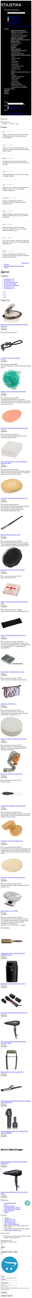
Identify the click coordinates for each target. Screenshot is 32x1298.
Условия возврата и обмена (12, 1207)
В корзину (3, 329)
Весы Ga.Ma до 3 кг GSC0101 (9, 911)
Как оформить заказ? (10, 1203)
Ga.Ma (11, 123)
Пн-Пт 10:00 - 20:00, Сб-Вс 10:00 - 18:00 (19, 26)
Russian (15, 107)
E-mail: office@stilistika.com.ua (12, 1230)
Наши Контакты (9, 1210)
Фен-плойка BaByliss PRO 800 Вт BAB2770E (14, 1012)
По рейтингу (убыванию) (11, 285)
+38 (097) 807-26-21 (15, 17)
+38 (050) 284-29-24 (15, 21)
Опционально (5, 1283)
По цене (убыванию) (10, 283)
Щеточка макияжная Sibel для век (10, 534)
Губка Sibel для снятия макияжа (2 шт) (12, 841)
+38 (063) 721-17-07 (15, 19)
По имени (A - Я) (9, 279)
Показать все (25, 263)
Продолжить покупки (6, 1251)
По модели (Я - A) (9, 288)
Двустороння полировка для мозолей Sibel (13, 806)
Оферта (6, 1212)
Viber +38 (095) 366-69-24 (15, 22)
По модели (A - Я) (9, 286)
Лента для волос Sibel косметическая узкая (13, 635)
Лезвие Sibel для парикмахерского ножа (12, 672)
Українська (18, 108)
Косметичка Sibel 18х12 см (8, 703)
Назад (3, 1247)
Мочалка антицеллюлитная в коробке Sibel (13, 391)
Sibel (16, 123)
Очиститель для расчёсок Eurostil (10, 358)
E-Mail (2, 1276)
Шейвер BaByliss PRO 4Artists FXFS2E (12, 1072)
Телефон (3, 1279)
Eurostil (4, 123)
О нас (5, 1204)
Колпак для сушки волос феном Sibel (11, 774)
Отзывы (6, 93)
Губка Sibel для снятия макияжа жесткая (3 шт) (14, 498)
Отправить (4, 1292)
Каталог (6, 29)
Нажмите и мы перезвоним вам (16, 13)
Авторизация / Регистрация (16, 113)
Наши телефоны (12, 16)
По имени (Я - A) (9, 280)
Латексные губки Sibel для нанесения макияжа (14, 428)
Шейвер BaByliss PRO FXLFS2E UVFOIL (13, 983)
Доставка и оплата (9, 88)
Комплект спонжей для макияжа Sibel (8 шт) (13, 739)
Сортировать (4, 276)
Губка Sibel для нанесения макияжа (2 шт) (13, 877)
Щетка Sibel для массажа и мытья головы (13, 569)
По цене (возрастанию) (11, 282)
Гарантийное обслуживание (12, 1209)
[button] (4, 96)
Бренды (6, 91)
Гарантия (6, 90)
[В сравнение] (1, 331)
